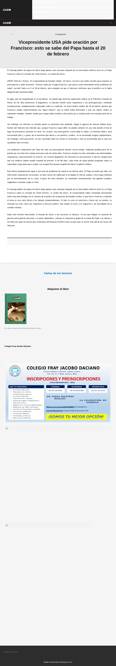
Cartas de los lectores (58, 273)
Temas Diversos (40, 7)
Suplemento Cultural (41, 12)
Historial (37, 17)
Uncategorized (60, 34)
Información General (41, 2)
